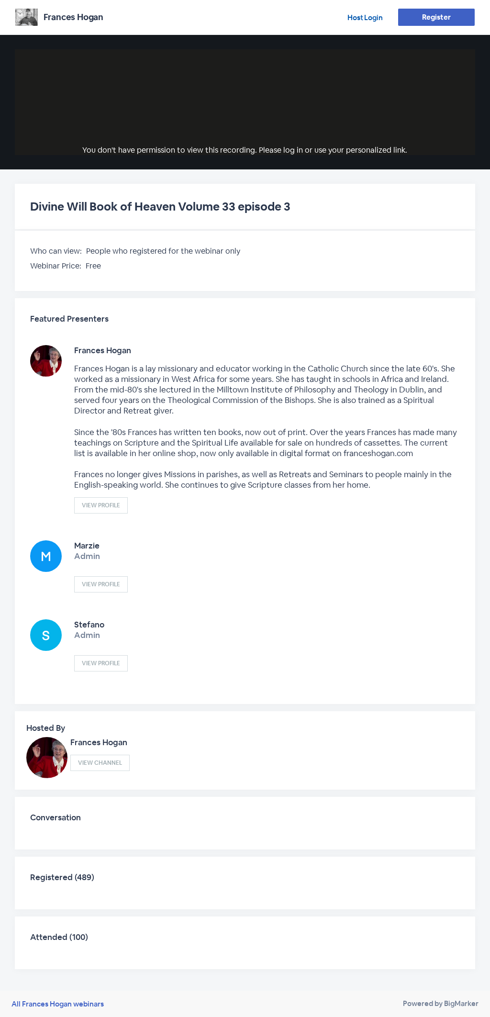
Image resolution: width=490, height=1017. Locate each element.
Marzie (87, 545)
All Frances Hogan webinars (57, 1003)
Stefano (89, 624)
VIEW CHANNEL (100, 763)
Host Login (365, 17)
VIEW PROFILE (101, 505)
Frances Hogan (102, 350)
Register (436, 17)
